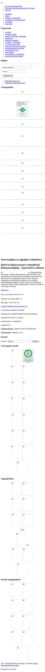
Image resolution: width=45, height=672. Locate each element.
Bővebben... (5, 290)
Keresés (8, 10)
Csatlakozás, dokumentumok (15, 20)
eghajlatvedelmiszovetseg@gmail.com (14, 306)
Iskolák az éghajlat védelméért (15, 36)
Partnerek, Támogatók (13, 18)
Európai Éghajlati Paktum (14, 56)
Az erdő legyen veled (12, 44)
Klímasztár (9, 38)
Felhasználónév (8, 67)
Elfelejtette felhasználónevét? (15, 83)
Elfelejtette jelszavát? (12, 81)
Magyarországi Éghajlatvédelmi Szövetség (20, 8)
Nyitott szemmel (10, 34)
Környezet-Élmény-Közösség (15, 46)
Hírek (7, 16)
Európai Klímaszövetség (13, 6)
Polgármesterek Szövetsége (14, 48)
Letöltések (8, 22)
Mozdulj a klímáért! (12, 40)
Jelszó (5, 72)
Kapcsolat (8, 24)
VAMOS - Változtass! (13, 42)
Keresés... (4, 341)
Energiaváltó (9, 52)
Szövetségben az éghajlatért (14, 54)
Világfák (8, 32)
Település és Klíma (11, 50)
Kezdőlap (8, 14)
